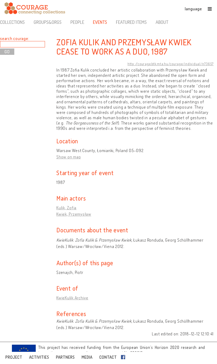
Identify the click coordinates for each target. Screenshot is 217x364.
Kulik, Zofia (66, 207)
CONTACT (108, 357)
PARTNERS (65, 357)
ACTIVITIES (39, 357)
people (77, 22)
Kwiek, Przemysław (73, 214)
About (162, 22)
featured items (131, 22)
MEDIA (87, 357)
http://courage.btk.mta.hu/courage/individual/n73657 (171, 64)
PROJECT (13, 357)
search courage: (14, 38)
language (193, 9)
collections (12, 22)
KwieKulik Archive (72, 297)
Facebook (124, 357)
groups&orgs (47, 22)
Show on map (68, 156)
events (100, 22)
